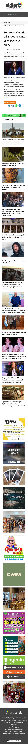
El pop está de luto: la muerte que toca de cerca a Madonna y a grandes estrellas (13, 187)
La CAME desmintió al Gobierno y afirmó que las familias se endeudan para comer (14, 237)
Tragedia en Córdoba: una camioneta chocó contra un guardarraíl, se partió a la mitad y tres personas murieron (13, 142)
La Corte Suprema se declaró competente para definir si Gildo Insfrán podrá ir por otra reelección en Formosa (13, 310)
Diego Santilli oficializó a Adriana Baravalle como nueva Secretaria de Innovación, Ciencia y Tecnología (12, 380)
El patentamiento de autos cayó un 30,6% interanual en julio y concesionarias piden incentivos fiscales (14, 404)
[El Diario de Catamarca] (14, 5)
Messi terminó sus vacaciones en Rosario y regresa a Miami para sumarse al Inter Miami (14, 261)
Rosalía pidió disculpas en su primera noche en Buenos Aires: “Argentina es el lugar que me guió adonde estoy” (14, 356)
